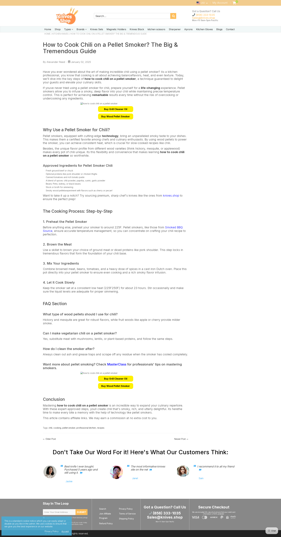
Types (68, 29)
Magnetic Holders (116, 29)
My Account (220, 2)
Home (47, 29)
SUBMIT (81, 512)
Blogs (219, 29)
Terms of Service (127, 513)
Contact (230, 29)
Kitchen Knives (60, 34)
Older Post (51, 439)
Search (102, 509)
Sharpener (175, 29)
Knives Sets (96, 29)
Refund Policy (106, 523)
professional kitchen (86, 428)
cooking (57, 428)
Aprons (188, 29)
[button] (115, 109)
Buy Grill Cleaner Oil (115, 109)
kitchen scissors (156, 29)
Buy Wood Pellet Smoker (115, 116)
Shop (58, 29)
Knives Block (137, 29)
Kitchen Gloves (204, 29)
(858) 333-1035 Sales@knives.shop (203, 16)
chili (50, 428)
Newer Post (180, 439)
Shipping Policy (126, 518)
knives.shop (171, 195)
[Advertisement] (215, 55)
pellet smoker (68, 428)
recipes (100, 428)
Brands (81, 29)
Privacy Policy (126, 509)
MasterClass (116, 364)
